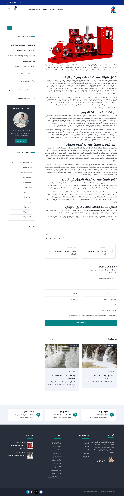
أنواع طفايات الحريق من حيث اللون (23, 45)
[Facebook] (41, 492)
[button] (52, 339)
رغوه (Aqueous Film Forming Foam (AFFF (64, 377)
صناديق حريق (56, 460)
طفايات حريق (28, 197)
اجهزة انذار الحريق (27, 172)
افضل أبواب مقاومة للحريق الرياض (97, 252)
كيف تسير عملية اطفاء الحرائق (24, 66)
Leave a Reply (112, 272)
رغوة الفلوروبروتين (29, 61)
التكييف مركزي (56, 474)
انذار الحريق (57, 463)
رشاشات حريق (28, 187)
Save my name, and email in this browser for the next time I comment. (91, 316)
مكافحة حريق (111, 346)
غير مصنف (29, 202)
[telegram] (51, 238)
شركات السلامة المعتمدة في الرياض (65, 252)
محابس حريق (28, 207)
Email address (112, 294)
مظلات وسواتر (56, 450)
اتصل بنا (86, 457)
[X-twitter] (37, 492)
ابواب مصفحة (28, 167)
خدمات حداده (28, 182)
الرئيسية (86, 443)
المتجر (87, 450)
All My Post (21, 141)
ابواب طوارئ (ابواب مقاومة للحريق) (23, 162)
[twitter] (59, 238)
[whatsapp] (55, 238)
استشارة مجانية (13, 2)
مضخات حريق (28, 212)
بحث (10, 28)
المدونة (86, 446)
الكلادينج (58, 467)
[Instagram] (32, 492)
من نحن (86, 453)
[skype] (46, 238)
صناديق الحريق (28, 192)
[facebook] (63, 238)
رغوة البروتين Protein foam (103, 375)
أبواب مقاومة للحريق (54, 477)
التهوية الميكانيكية (55, 470)
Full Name (76, 294)
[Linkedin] (28, 492)
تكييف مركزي (28, 177)
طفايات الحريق (56, 443)
